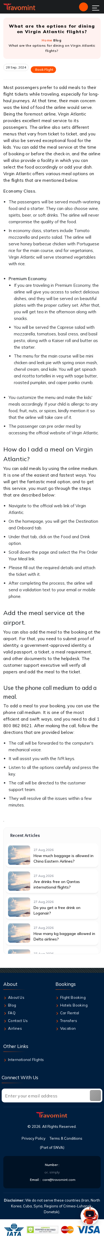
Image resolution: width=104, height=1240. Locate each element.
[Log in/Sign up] (83, 6)
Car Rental (69, 1013)
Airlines (15, 1028)
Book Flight (44, 69)
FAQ (12, 1013)
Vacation (68, 1028)
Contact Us (18, 1020)
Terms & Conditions (66, 1138)
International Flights (26, 1059)
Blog (57, 40)
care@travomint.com (58, 1180)
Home (47, 40)
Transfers (68, 1020)
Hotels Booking (74, 1005)
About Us (16, 997)
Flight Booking (73, 997)
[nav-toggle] (95, 8)
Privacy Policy (33, 1138)
